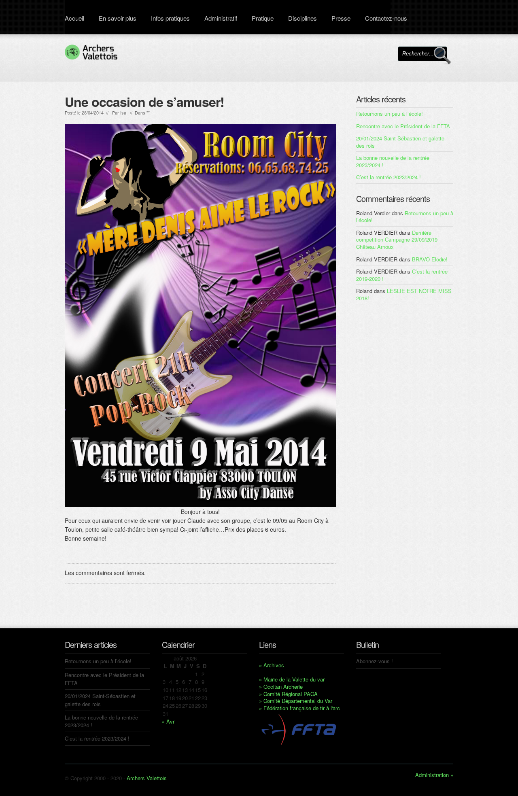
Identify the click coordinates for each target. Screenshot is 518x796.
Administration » (434, 775)
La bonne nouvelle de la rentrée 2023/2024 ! (392, 161)
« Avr (168, 721)
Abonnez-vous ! (374, 661)
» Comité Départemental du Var (295, 701)
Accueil (74, 18)
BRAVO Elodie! (430, 259)
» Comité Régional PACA (288, 694)
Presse (340, 18)
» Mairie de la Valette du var (292, 679)
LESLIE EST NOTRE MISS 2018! (404, 294)
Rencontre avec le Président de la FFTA (403, 126)
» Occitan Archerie (281, 686)
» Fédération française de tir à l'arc (299, 708)
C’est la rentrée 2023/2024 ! (388, 177)
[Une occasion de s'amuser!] (200, 315)
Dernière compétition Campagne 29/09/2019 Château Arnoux (396, 239)
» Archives (271, 665)
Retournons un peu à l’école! (389, 113)
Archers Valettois (147, 778)
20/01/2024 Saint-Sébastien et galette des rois (400, 141)
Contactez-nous (386, 18)
